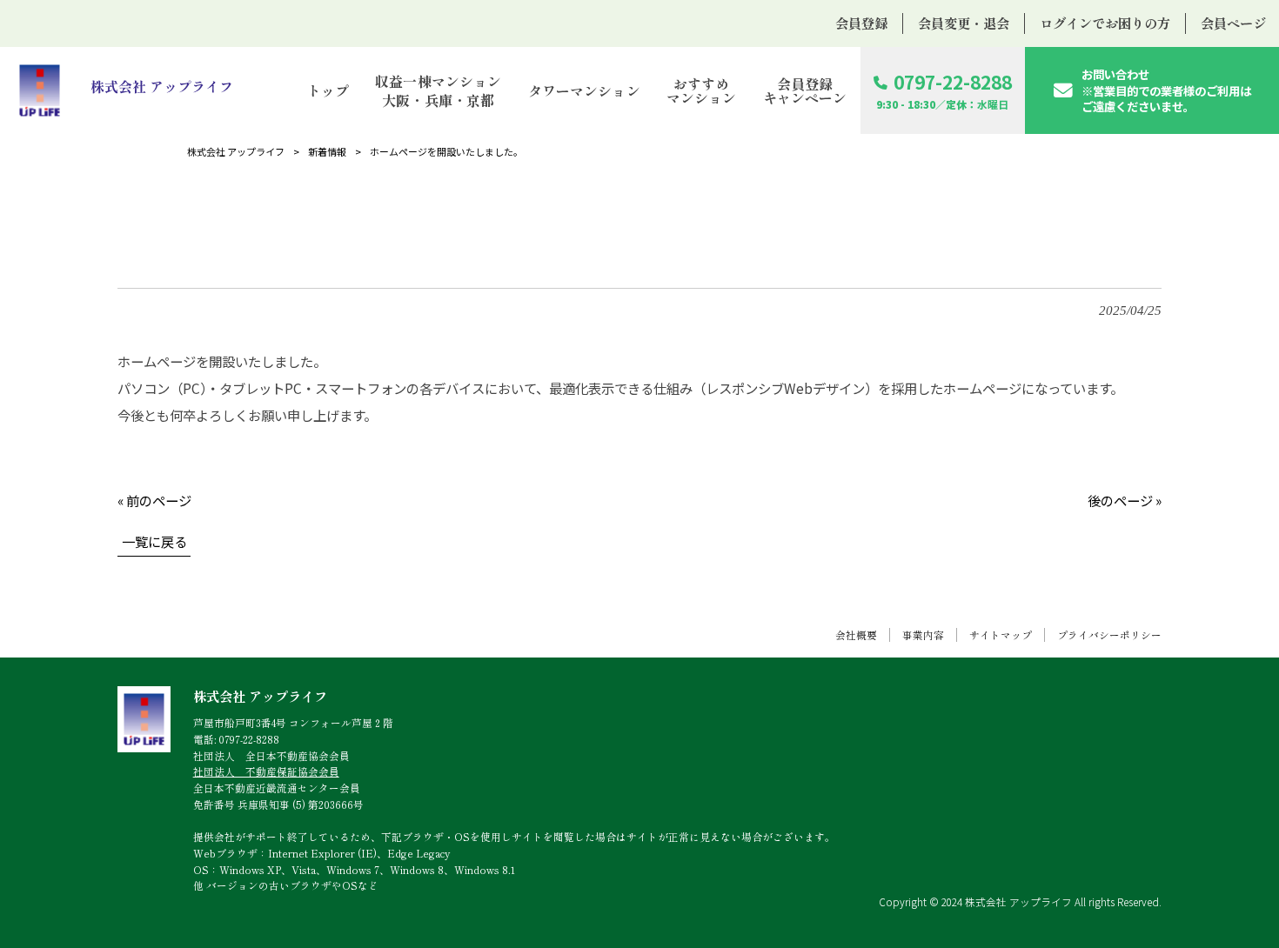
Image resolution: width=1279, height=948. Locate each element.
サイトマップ (1000, 635)
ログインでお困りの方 (1105, 22)
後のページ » (1125, 500)
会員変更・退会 (963, 22)
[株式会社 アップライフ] (123, 90)
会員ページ (1233, 22)
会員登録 (861, 22)
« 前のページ (154, 500)
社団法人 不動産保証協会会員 (266, 771)
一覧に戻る (154, 541)
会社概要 (856, 635)
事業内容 (923, 635)
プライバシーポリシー (1109, 635)
